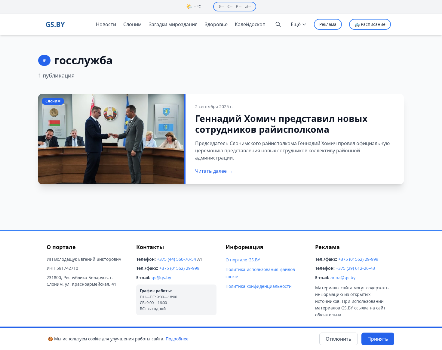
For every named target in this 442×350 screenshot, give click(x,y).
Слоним (132, 24)
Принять (377, 339)
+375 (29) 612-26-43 (355, 268)
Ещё (296, 24)
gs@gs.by (161, 277)
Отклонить (338, 339)
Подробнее (177, 339)
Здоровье (216, 24)
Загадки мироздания (173, 24)
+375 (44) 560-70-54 (176, 259)
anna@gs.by (342, 277)
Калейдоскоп (250, 24)
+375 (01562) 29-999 (179, 268)
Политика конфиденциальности (259, 286)
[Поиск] (278, 24)
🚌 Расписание (370, 24)
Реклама (327, 24)
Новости (106, 24)
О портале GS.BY (243, 260)
